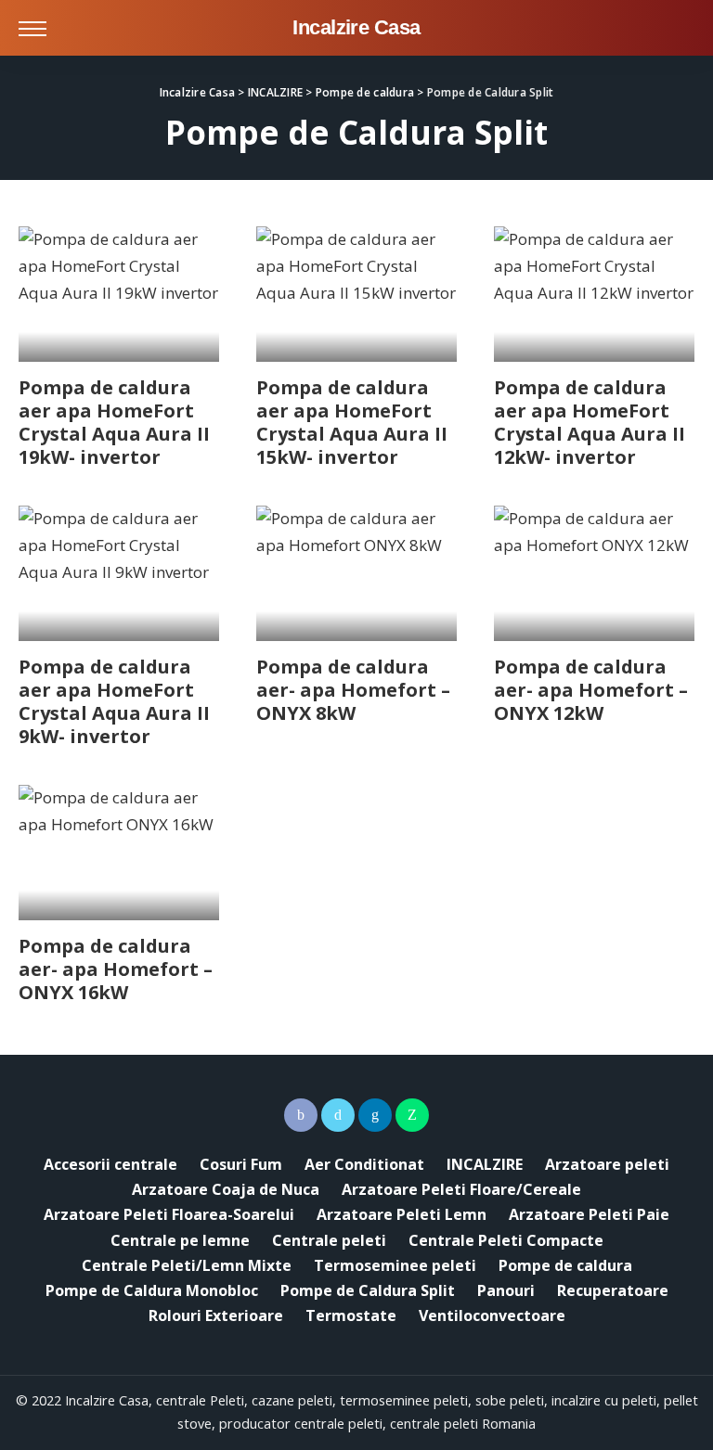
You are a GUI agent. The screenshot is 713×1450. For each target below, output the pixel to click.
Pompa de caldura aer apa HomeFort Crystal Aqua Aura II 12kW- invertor (589, 422)
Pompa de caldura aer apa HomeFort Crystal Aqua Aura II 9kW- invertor (114, 701)
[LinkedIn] (375, 1115)
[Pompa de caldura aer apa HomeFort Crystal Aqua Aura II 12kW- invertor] (594, 294)
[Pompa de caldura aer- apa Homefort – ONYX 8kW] (356, 573)
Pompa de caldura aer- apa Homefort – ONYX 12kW (591, 689)
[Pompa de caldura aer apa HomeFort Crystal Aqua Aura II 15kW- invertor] (356, 294)
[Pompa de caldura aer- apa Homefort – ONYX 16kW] (119, 852)
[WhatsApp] (412, 1115)
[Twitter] (338, 1115)
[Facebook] (301, 1115)
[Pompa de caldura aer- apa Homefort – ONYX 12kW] (594, 573)
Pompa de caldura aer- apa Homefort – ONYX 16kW (116, 969)
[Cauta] (678, 28)
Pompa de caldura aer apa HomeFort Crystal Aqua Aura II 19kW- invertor (114, 422)
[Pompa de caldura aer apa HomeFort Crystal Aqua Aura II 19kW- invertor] (119, 294)
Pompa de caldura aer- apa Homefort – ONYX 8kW (353, 689)
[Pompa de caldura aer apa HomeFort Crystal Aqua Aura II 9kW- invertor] (119, 573)
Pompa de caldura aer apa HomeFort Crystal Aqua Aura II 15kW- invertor (351, 422)
